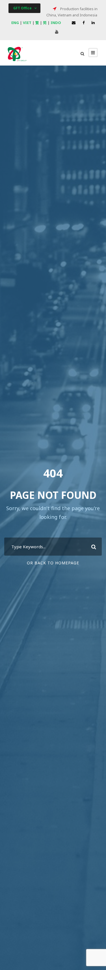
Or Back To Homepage (53, 563)
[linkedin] (93, 22)
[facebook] (84, 22)
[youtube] (56, 31)
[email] (73, 22)
